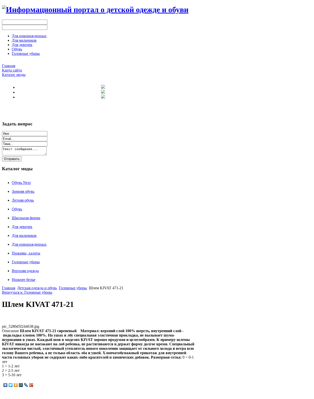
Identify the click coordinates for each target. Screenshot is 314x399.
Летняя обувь (23, 200)
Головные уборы (26, 262)
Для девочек (22, 227)
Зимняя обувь (23, 191)
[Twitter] (10, 385)
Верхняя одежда (25, 271)
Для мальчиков (24, 235)
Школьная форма (26, 218)
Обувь (17, 209)
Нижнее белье (23, 280)
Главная (8, 288)
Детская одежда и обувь (37, 288)
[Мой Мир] (21, 385)
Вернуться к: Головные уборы (27, 292)
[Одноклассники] (15, 385)
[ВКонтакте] (5, 385)
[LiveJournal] (26, 385)
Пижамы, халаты (26, 253)
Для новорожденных (29, 244)
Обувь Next (21, 183)
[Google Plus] (31, 385)
